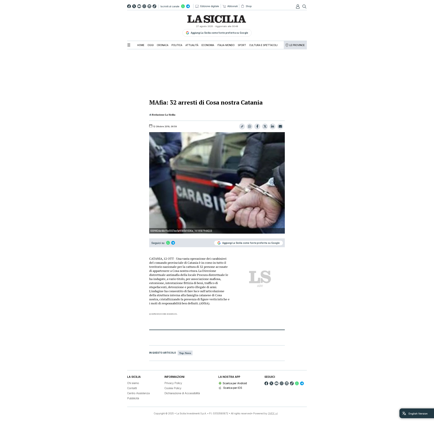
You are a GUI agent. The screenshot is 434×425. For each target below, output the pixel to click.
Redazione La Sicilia (163, 114)
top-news (185, 353)
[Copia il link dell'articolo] (242, 126)
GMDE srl (273, 413)
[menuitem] (140, 45)
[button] (298, 6)
